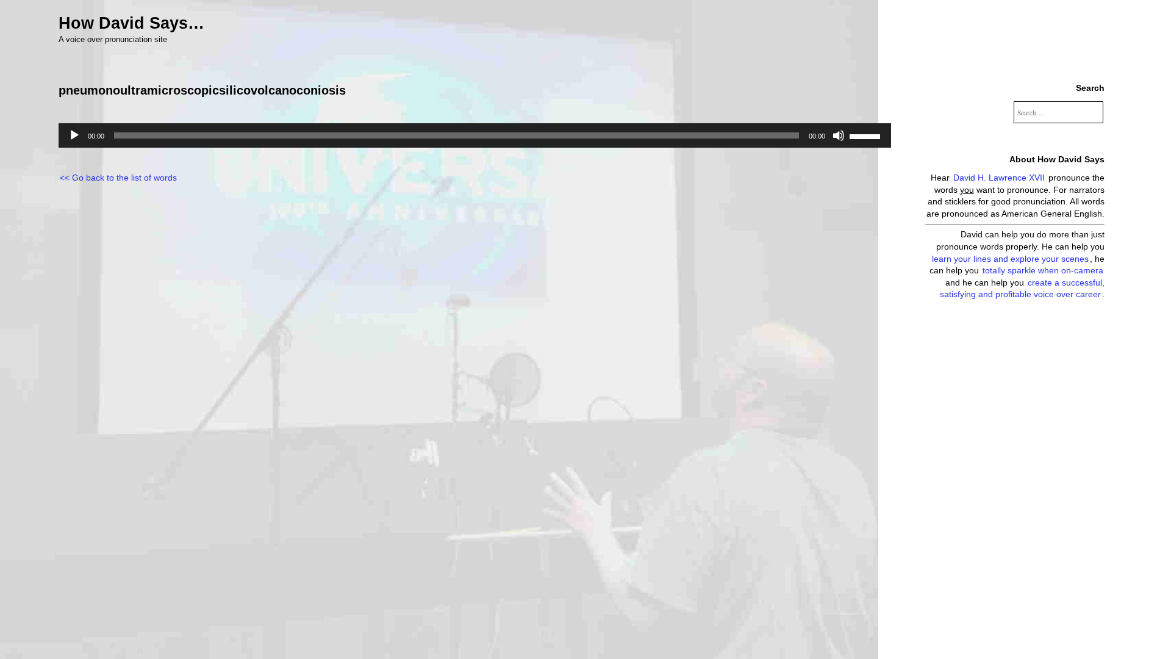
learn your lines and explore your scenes (1010, 259)
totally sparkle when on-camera (1043, 270)
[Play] (74, 135)
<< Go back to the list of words (118, 177)
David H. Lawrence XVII (999, 177)
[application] (475, 135)
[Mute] (839, 135)
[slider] (867, 135)
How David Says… (131, 23)
